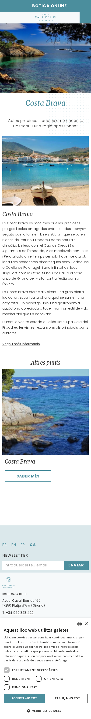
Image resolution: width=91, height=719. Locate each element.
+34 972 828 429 (20, 612)
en (13, 544)
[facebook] (26, 536)
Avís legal (61, 660)
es (4, 544)
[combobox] (79, 624)
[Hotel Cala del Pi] (45, 17)
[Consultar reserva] (85, 17)
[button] (46, 711)
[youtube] (65, 536)
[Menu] (6, 17)
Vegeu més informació (21, 344)
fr (23, 544)
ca (33, 544)
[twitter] (39, 536)
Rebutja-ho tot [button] (67, 698)
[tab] (9, 489)
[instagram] (52, 536)
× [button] (86, 624)
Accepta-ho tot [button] (24, 698)
